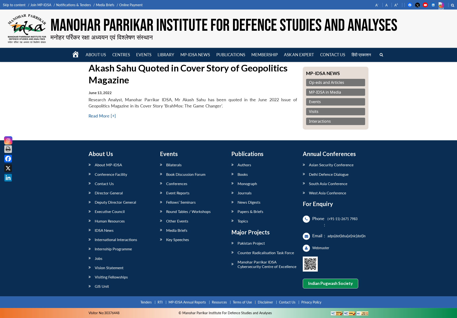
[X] (8, 168)
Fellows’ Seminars (181, 202)
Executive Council (110, 211)
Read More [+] (102, 115)
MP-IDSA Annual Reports (187, 302)
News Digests (249, 202)
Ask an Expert (299, 54)
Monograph (247, 183)
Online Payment (131, 5)
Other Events (177, 221)
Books (243, 174)
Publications (230, 54)
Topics (243, 221)
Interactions (320, 121)
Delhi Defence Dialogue (328, 174)
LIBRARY (166, 54)
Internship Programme (113, 249)
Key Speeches (177, 239)
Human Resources (110, 221)
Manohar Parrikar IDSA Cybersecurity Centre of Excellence (267, 264)
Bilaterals (174, 164)
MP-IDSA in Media (325, 92)
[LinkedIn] (8, 177)
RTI (160, 302)
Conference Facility (111, 174)
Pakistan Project (251, 243)
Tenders (146, 302)
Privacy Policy (311, 302)
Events (143, 54)
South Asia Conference (328, 183)
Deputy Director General (115, 202)
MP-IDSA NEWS (195, 54)
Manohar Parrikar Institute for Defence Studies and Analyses (223, 25)
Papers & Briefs (250, 211)
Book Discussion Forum (185, 174)
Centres (121, 54)
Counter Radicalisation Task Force (266, 252)
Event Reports (177, 193)
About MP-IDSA (108, 164)
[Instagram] (8, 140)
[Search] (381, 55)
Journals (245, 193)
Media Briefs (105, 5)
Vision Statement (109, 267)
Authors (244, 164)
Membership (264, 54)
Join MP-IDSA (40, 5)
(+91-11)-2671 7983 (343, 219)
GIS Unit (102, 286)
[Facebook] (8, 158)
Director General (109, 193)
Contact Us (104, 183)
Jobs (98, 258)
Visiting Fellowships (111, 277)
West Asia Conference (327, 193)
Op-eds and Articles (326, 82)
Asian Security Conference (331, 164)
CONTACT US (332, 54)
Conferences (176, 183)
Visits (313, 111)
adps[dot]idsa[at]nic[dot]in (347, 236)
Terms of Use (242, 302)
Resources (219, 302)
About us (96, 54)
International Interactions (116, 239)
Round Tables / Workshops (188, 211)
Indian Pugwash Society (330, 283)
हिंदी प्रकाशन (361, 54)
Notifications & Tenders (73, 5)
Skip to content (14, 5)
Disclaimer (265, 302)
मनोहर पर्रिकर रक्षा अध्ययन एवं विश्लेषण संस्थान (101, 37)
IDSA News (104, 230)
